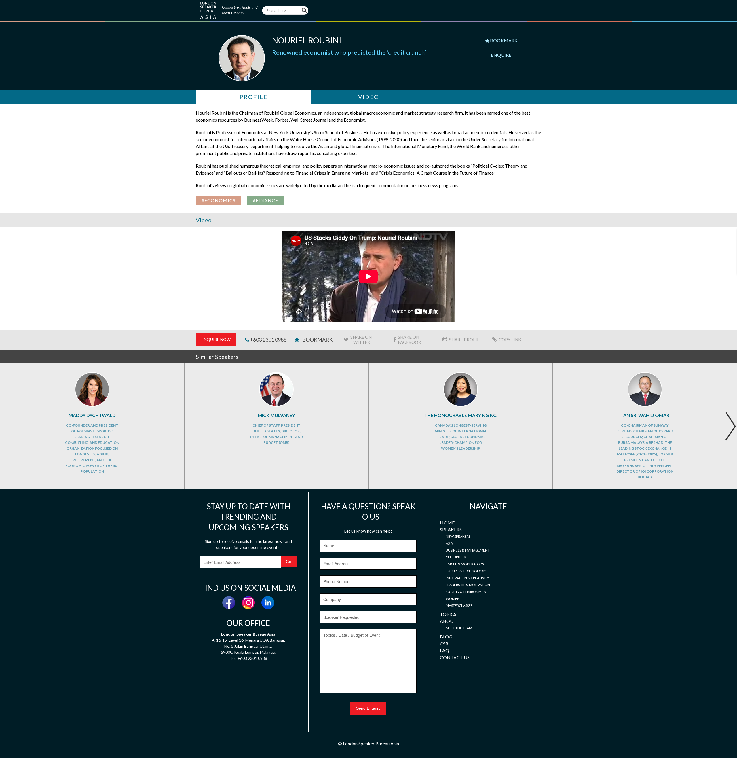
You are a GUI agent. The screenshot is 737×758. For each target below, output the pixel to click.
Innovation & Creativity (467, 578)
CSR (444, 643)
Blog (446, 636)
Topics (448, 614)
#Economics (218, 200)
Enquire (501, 55)
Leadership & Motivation (468, 585)
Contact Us (455, 657)
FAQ (444, 650)
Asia (449, 543)
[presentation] (730, 426)
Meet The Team (459, 628)
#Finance (265, 200)
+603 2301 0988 (267, 339)
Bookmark (504, 40)
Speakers (451, 529)
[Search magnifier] (304, 10)
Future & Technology (466, 571)
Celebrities (456, 557)
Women (453, 598)
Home (447, 522)
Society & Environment (467, 592)
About (448, 621)
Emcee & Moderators (465, 564)
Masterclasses (459, 605)
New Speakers (458, 536)
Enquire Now (216, 339)
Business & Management (468, 550)
